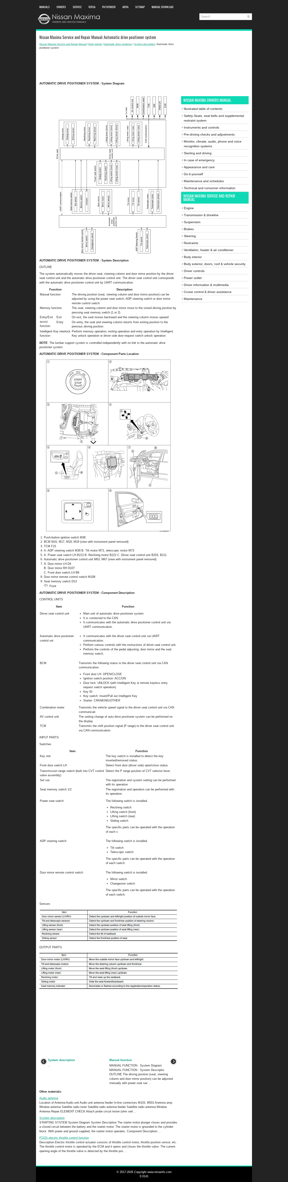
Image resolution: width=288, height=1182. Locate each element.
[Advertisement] (108, 65)
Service (77, 7)
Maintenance (193, 299)
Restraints (191, 243)
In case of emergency (199, 160)
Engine (189, 208)
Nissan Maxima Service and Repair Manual (62, 44)
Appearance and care (199, 167)
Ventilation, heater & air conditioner (209, 250)
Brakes (189, 229)
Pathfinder (109, 7)
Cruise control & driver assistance (208, 292)
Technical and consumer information (209, 188)
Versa (91, 7)
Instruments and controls (201, 127)
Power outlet (193, 278)
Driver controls (194, 271)
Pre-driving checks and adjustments (209, 134)
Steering (190, 236)
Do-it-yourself (193, 174)
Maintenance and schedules (204, 181)
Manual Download (162, 7)
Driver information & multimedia (206, 285)
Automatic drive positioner (118, 44)
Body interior (95, 44)
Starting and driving (198, 153)
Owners (61, 7)
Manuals (44, 7)
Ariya (125, 7)
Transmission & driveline (201, 215)
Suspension (192, 222)
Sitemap (140, 7)
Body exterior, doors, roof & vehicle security (214, 264)
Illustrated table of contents (203, 109)
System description (144, 44)
